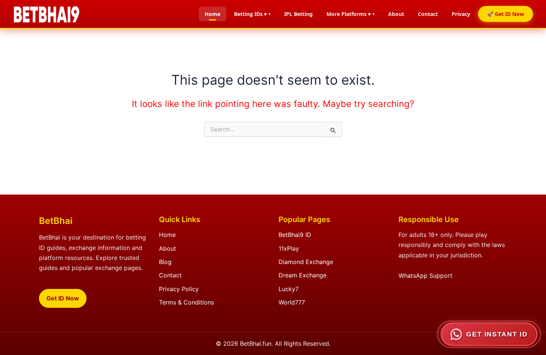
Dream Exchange (302, 275)
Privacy (461, 13)
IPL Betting (298, 13)
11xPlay (289, 248)
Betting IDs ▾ (250, 13)
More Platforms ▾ (348, 13)
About (396, 13)
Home (212, 13)
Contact (428, 13)
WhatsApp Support (425, 275)
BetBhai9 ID (295, 234)
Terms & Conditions (186, 302)
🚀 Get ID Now (505, 13)
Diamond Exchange (306, 262)
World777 (292, 302)
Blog (165, 262)
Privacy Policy (179, 289)
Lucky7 (289, 289)
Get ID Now (62, 298)
